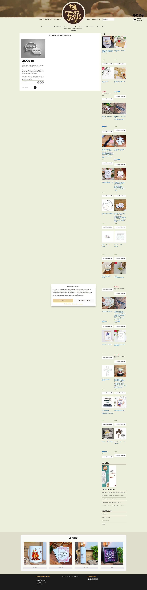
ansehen (35, 567)
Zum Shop (73, 538)
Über (88, 19)
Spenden (57, 19)
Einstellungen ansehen (84, 300)
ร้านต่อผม (104, 499)
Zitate (27, 59)
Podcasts (48, 19)
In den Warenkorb (107, 63)
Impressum (74, 303)
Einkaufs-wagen (140, 19)
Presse (103, 524)
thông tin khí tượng (106, 502)
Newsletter (96, 19)
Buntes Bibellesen (113, 499)
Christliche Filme (105, 520)
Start (41, 19)
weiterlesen (24, 81)
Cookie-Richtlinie (68, 303)
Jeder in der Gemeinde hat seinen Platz (116, 492)
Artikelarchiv (105, 514)
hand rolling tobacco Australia (108, 505)
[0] (135, 21)
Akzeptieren (63, 300)
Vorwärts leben (28, 61)
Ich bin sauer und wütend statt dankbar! (114, 495)
